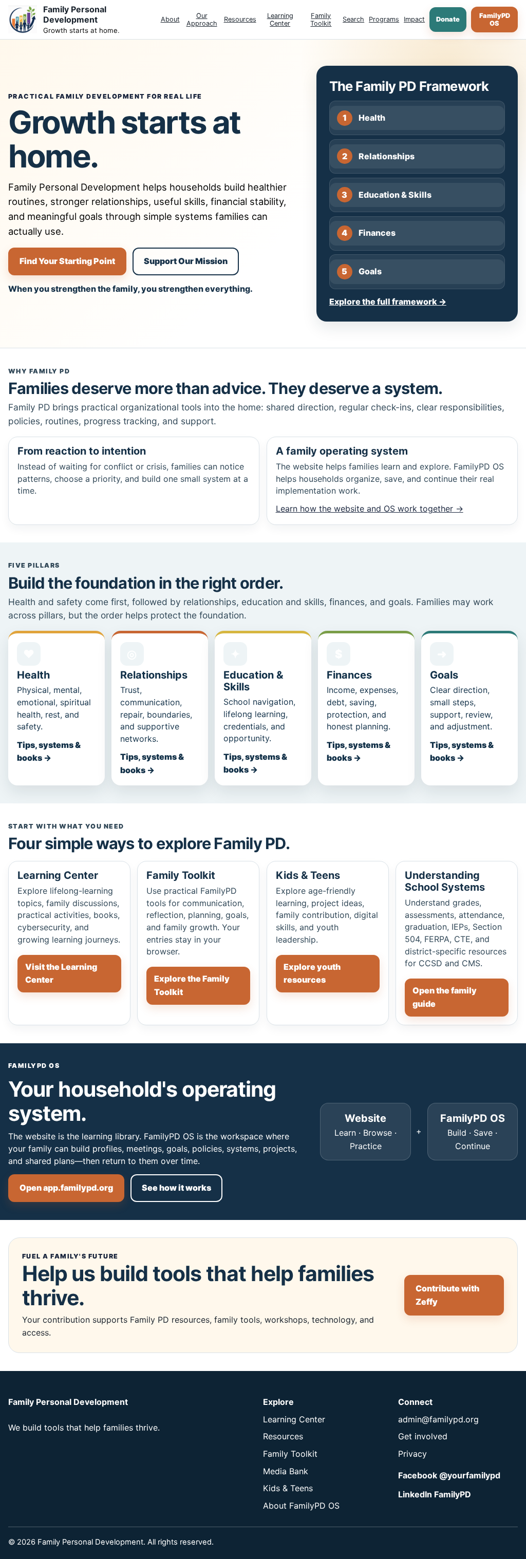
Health (364, 117)
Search (353, 19)
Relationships (378, 156)
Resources (240, 19)
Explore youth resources (312, 973)
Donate (448, 19)
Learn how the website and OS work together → (369, 508)
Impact (414, 19)
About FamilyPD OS (301, 1505)
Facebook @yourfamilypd (449, 1475)
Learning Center (280, 19)
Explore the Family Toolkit (192, 985)
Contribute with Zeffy (447, 1295)
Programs (384, 19)
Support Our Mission (186, 261)
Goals (362, 271)
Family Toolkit (320, 19)
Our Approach (201, 19)
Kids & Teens (288, 1488)
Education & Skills (386, 195)
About (170, 19)
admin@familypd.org (438, 1419)
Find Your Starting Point (67, 261)
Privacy (412, 1454)
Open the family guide (444, 997)
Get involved (422, 1436)
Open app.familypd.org (66, 1187)
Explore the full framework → (387, 301)
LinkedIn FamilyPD (434, 1494)
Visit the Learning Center (61, 973)
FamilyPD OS (494, 19)
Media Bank (285, 1471)
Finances (369, 233)
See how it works (176, 1187)
